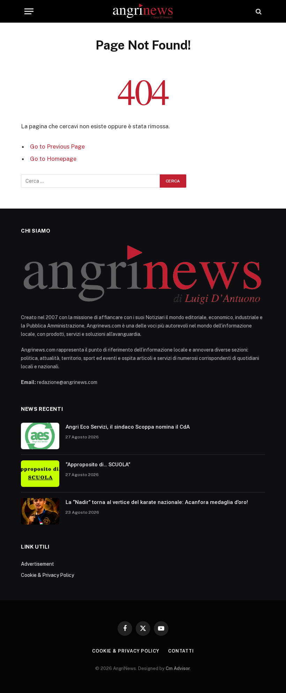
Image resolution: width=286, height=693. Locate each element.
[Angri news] (143, 11)
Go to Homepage (53, 158)
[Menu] (28, 11)
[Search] (258, 11)
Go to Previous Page (57, 146)
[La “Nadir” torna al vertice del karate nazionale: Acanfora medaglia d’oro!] (40, 511)
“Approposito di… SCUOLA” (98, 464)
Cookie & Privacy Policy (47, 575)
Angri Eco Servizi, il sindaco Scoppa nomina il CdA (128, 427)
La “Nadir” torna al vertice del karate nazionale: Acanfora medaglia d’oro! (157, 502)
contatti (181, 651)
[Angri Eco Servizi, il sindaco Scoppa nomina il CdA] (40, 436)
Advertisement (37, 564)
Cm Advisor (178, 668)
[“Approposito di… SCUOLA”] (40, 473)
